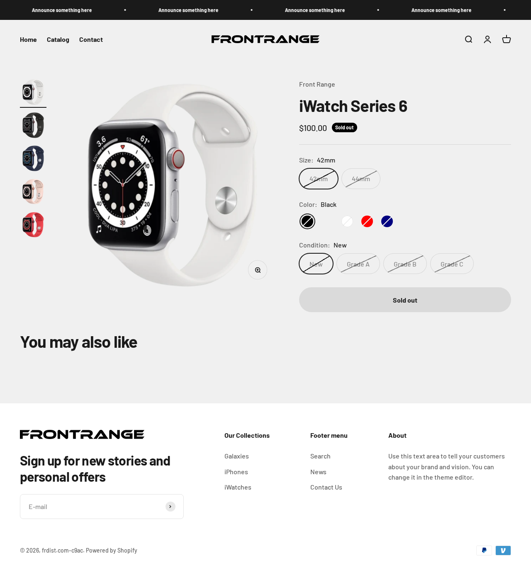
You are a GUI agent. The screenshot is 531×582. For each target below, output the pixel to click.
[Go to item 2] (33, 126)
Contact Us (326, 487)
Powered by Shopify (111, 550)
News (318, 471)
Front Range (317, 84)
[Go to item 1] (33, 93)
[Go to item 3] (33, 159)
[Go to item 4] (33, 192)
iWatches (237, 487)
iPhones (236, 471)
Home (28, 39)
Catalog (58, 39)
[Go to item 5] (33, 225)
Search (320, 456)
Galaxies (236, 456)
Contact (91, 39)
